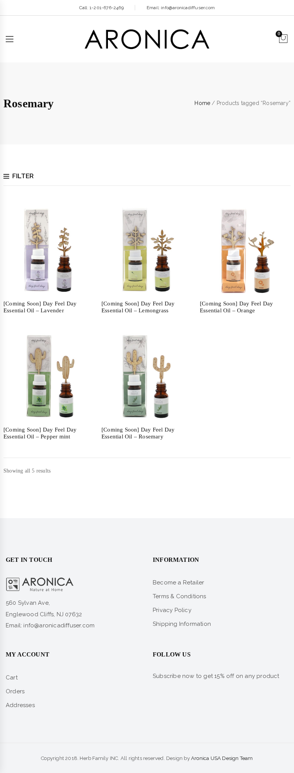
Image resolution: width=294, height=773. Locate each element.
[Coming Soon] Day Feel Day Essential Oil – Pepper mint (40, 433)
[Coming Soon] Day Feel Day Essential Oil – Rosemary (138, 433)
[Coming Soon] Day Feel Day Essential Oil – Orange (236, 306)
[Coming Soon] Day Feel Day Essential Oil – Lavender (40, 306)
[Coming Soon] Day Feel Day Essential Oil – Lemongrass (138, 306)
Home (202, 103)
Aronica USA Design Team (222, 758)
